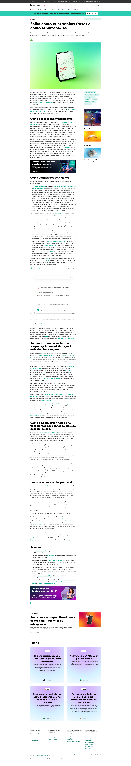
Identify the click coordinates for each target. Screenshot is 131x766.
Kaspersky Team (36, 40)
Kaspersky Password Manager (56, 241)
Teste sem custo (92, 13)
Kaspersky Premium (39, 188)
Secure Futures (75, 9)
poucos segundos (46, 400)
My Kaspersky (97, 5)
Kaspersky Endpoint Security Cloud (55, 737)
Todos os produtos (52, 739)
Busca (99, 19)
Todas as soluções (34, 740)
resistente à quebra (63, 519)
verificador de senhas (69, 521)
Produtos (32, 9)
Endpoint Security (88, 740)
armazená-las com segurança (44, 102)
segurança (87, 101)
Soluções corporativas (90, 730)
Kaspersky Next (70, 733)
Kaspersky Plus (71, 186)
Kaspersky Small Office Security (54, 735)
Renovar (39, 9)
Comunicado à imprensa (61, 758)
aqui (46, 336)
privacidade (87, 99)
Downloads (45, 9)
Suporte (52, 9)
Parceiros (44, 758)
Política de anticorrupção (63, 754)
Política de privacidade (54, 754)
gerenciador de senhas (49, 245)
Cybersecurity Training (89, 744)
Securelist (32, 761)
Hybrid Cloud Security (89, 742)
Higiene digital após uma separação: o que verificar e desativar (47, 659)
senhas (33, 19)
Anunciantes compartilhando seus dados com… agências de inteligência (52, 621)
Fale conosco (32, 758)
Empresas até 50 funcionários (61, 1)
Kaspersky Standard (60, 186)
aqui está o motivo (48, 573)
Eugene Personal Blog (38, 761)
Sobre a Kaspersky (39, 758)
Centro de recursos (60, 9)
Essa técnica (50, 555)
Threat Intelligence (89, 746)
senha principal (37, 524)
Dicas (48, 651)
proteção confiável (40, 551)
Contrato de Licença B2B (72, 754)
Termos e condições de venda (45, 755)
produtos (95, 99)
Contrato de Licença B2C (35, 755)
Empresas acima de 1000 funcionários (93, 1)
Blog (68, 9)
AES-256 (67, 370)
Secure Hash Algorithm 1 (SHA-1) (48, 432)
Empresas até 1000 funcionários (76, 1)
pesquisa (67, 147)
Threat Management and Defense (92, 738)
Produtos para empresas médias (74, 730)
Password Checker (44, 260)
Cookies (52, 755)
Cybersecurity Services (89, 735)
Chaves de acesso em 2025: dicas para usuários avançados (92, 160)
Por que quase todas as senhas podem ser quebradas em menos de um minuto (91, 144)
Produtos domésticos (48, 1)
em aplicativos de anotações (44, 355)
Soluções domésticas (35, 730)
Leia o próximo (35, 613)
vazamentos (88, 104)
